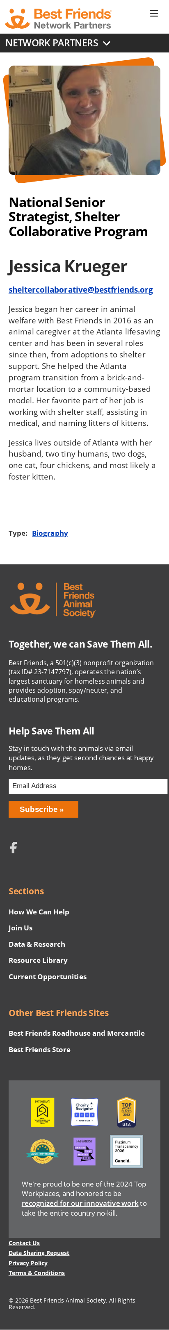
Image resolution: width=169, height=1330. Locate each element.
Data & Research (37, 944)
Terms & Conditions (37, 1273)
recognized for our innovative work (80, 1203)
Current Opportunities (48, 976)
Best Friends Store (40, 1049)
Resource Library (38, 960)
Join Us (20, 927)
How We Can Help (39, 911)
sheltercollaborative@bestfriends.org (81, 289)
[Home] (58, 18)
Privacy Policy (28, 1263)
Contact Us (24, 1243)
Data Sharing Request (39, 1253)
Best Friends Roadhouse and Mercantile (77, 1033)
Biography (50, 533)
